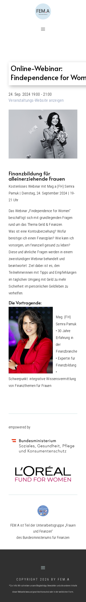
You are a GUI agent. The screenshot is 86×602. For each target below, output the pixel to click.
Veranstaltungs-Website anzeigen (36, 100)
